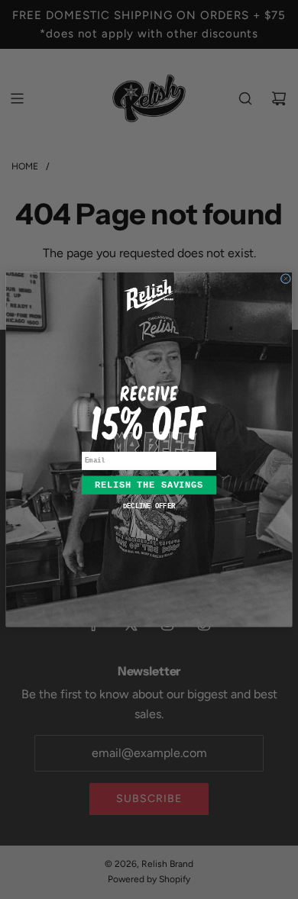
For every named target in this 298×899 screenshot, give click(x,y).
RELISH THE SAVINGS (149, 485)
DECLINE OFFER (149, 507)
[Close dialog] (285, 279)
